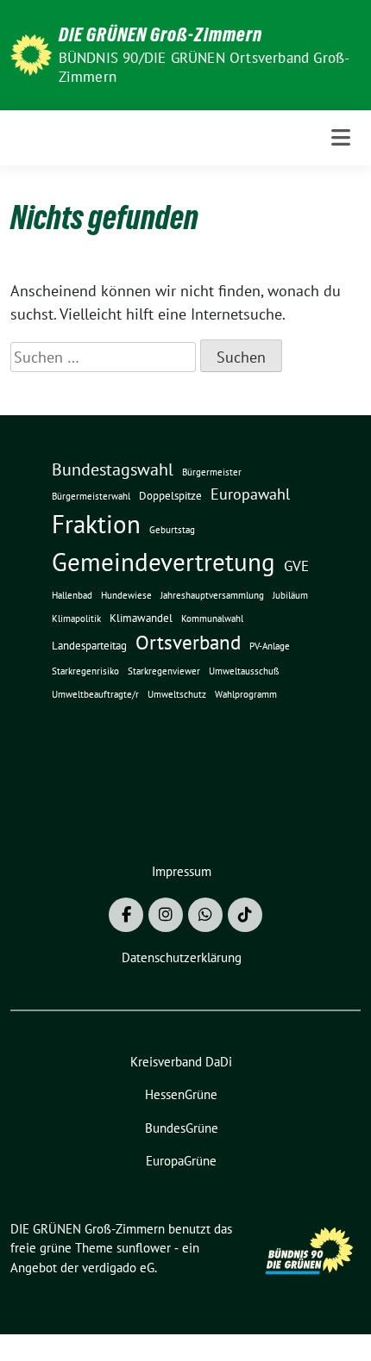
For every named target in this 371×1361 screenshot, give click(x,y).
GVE (296, 565)
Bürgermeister (212, 472)
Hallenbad (72, 595)
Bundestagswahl (112, 469)
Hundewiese (126, 595)
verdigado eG (118, 1267)
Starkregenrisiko (85, 671)
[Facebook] (126, 915)
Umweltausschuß (244, 671)
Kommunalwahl (212, 618)
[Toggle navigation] (341, 137)
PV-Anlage (269, 646)
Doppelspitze (170, 495)
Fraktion (96, 524)
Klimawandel (141, 618)
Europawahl (250, 493)
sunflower (143, 1248)
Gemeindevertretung (163, 561)
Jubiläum (290, 595)
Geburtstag (172, 530)
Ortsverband (188, 642)
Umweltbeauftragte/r (95, 694)
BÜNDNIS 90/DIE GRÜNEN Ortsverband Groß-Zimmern (204, 67)
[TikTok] (245, 915)
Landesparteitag (89, 645)
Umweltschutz (177, 694)
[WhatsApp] (205, 915)
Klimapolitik (76, 618)
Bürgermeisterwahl (91, 496)
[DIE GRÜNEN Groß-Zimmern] (31, 53)
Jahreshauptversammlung (212, 595)
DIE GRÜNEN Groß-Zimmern (160, 34)
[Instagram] (165, 915)
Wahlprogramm (246, 694)
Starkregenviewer (164, 671)
